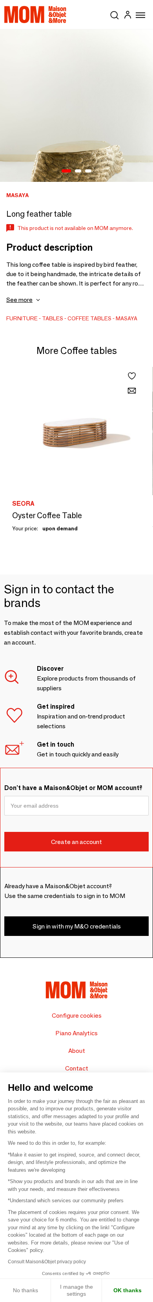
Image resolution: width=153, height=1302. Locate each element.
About (76, 1050)
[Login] (127, 16)
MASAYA (126, 318)
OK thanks (127, 1290)
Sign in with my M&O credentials (77, 926)
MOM (35, 14)
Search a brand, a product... (114, 13)
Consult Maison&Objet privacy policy (47, 1261)
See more (19, 300)
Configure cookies (77, 1015)
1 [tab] (66, 171)
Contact (76, 1068)
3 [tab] (88, 171)
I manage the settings (76, 1290)
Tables (52, 318)
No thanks (25, 1290)
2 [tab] (78, 171)
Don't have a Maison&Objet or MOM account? (73, 788)
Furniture (22, 318)
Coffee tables (89, 318)
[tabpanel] (76, 105)
